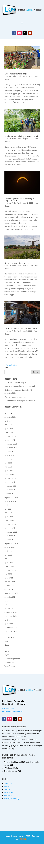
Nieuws (7, 79)
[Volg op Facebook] (14, 33)
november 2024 (10, 490)
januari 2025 (9, 482)
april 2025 (8, 470)
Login (6, 654)
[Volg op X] (25, 33)
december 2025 (10, 444)
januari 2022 (9, 581)
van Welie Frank (15, 76)
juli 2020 (8, 620)
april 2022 (8, 578)
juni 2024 (8, 509)
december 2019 (10, 627)
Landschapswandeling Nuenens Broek (21, 136)
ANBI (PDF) (8, 792)
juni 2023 (8, 555)
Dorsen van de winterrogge (16, 263)
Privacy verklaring (11, 798)
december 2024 (10, 486)
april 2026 (8, 428)
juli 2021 (8, 601)
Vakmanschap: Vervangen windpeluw (20, 328)
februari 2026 (10, 436)
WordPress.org (10, 666)
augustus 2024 (10, 501)
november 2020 (10, 616)
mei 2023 (8, 558)
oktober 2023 (9, 539)
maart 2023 (9, 566)
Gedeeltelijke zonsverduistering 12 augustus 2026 (19, 199)
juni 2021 (8, 604)
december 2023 (10, 532)
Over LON (8, 783)
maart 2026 (9, 432)
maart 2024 (9, 520)
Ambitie (7, 786)
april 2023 (8, 562)
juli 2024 (8, 505)
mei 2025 (8, 467)
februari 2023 (10, 570)
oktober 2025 (9, 451)
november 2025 (10, 447)
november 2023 (10, 536)
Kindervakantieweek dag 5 (15, 73)
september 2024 (11, 497)
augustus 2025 (10, 455)
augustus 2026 (10, 417)
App (36, 76)
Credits (7, 789)
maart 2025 (9, 474)
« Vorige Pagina (10, 365)
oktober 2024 (9, 493)
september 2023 (11, 543)
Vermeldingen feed (12, 658)
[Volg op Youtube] (30, 33)
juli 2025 (8, 459)
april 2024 (8, 516)
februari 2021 (10, 608)
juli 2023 (8, 551)
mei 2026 (8, 425)
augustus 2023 (10, 547)
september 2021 (11, 593)
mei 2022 (8, 574)
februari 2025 (10, 478)
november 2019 (10, 631)
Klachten (8, 795)
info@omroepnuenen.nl (12, 711)
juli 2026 (8, 421)
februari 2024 (10, 524)
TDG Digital (23, 839)
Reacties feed (9, 662)
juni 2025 (8, 463)
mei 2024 (8, 513)
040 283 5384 (8, 708)
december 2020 (10, 612)
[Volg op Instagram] (19, 33)
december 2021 (10, 585)
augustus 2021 (10, 597)
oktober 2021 (9, 589)
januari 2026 (9, 440)
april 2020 (8, 624)
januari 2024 (9, 528)
